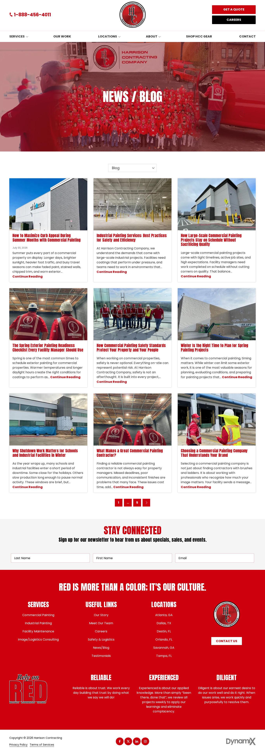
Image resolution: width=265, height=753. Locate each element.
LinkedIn (137, 741)
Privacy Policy (18, 745)
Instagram (145, 741)
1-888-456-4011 (32, 15)
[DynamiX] (241, 741)
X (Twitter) (128, 741)
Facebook (120, 741)
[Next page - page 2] (146, 503)
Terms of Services (42, 745)
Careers (234, 19)
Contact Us (226, 641)
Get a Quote (233, 9)
